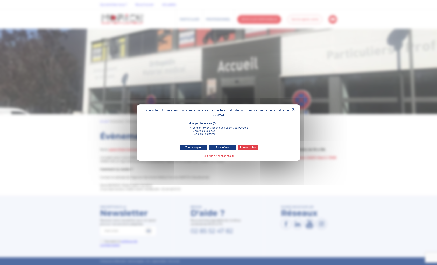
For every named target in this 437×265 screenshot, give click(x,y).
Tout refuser (223, 147)
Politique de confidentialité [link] (218, 156)
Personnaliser (248, 147)
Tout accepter (193, 147)
